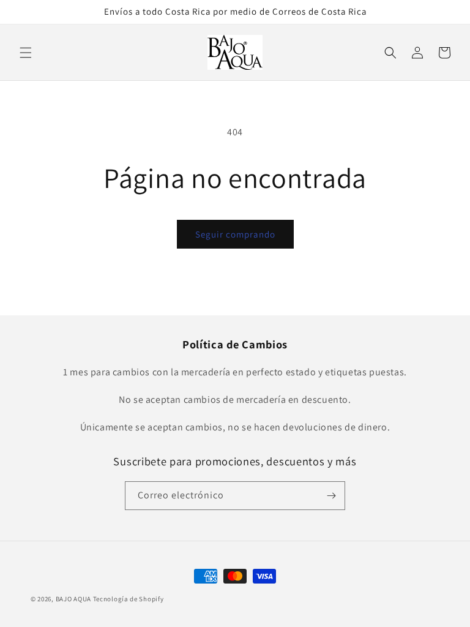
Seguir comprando (235, 234)
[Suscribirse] (331, 495)
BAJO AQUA (73, 599)
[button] (25, 52)
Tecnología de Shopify (128, 599)
